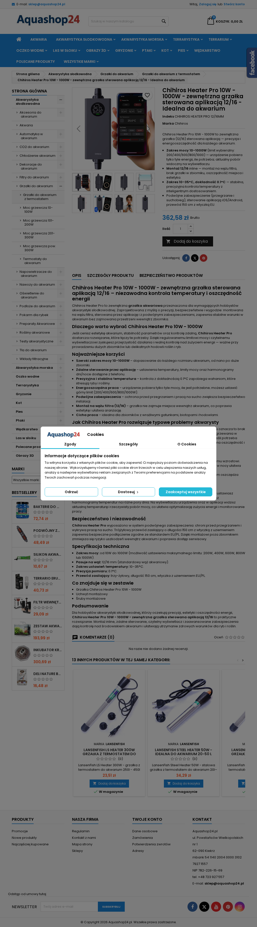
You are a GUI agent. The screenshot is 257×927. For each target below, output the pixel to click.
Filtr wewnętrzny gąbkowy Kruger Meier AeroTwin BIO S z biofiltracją (47, 602)
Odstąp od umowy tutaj (27, 894)
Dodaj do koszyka (187, 241)
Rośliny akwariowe (35, 332)
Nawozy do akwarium (37, 284)
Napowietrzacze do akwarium (36, 273)
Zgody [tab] (70, 444)
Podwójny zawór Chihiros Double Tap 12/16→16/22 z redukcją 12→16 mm (47, 531)
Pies (181, 50)
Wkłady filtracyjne (34, 358)
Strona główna (29, 91)
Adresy (138, 850)
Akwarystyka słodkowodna (84, 39)
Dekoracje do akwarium (31, 166)
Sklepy (77, 850)
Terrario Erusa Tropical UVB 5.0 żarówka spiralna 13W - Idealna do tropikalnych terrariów (47, 578)
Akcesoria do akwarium (30, 114)
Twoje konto (147, 819)
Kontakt (202, 819)
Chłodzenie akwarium (37, 155)
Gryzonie (124, 50)
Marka (168, 123)
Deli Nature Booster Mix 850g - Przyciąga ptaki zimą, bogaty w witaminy (47, 674)
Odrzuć (71, 491)
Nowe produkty (24, 837)
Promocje (20, 831)
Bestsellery (24, 492)
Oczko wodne (30, 50)
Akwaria (38, 39)
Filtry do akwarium (34, 177)
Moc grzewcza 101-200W (38, 222)
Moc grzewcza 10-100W (38, 209)
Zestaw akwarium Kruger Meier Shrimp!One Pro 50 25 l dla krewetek (47, 626)
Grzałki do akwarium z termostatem (39, 196)
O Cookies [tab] (186, 444)
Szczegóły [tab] (128, 444)
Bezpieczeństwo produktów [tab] (171, 275)
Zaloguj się (207, 4)
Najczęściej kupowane (30, 844)
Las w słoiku (65, 50)
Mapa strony (82, 844)
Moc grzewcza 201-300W (39, 235)
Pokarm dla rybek (34, 315)
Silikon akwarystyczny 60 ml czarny (47, 554)
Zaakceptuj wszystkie (186, 491)
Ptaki (147, 50)
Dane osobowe (145, 831)
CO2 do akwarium (34, 146)
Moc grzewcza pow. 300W (39, 248)
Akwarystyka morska (142, 39)
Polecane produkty (35, 61)
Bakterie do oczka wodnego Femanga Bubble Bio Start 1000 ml (47, 507)
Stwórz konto (234, 4)
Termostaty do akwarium (35, 260)
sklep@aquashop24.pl (46, 4)
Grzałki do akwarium (36, 186)
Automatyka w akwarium (31, 136)
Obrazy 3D (96, 50)
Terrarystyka (186, 39)
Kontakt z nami (84, 837)
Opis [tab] (76, 275)
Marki (18, 469)
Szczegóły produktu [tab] (110, 275)
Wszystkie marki (79, 61)
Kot (165, 50)
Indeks (168, 116)
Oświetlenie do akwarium (32, 295)
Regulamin (81, 831)
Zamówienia (142, 837)
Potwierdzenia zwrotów (151, 844)
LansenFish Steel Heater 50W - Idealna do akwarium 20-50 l (183, 751)
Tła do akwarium (33, 350)
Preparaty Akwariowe (37, 323)
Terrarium (219, 39)
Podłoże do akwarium (37, 306)
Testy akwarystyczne (36, 341)
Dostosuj (127, 491)
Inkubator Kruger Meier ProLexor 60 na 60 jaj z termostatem (47, 650)
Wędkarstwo (207, 50)
